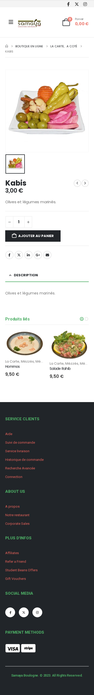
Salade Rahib (60, 368)
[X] (76, 4)
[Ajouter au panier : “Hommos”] (35, 339)
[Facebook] (68, 4)
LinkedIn (28, 255)
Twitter (19, 255)
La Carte (12, 361)
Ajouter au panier (36, 235)
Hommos (12, 366)
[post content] (24, 345)
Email (47, 255)
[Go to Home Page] (6, 46)
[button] (81, 319)
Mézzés (27, 361)
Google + (38, 255)
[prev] (77, 183)
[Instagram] (85, 4)
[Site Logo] (30, 23)
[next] (85, 183)
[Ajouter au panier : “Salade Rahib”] (80, 339)
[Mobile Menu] (11, 22)
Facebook (9, 255)
